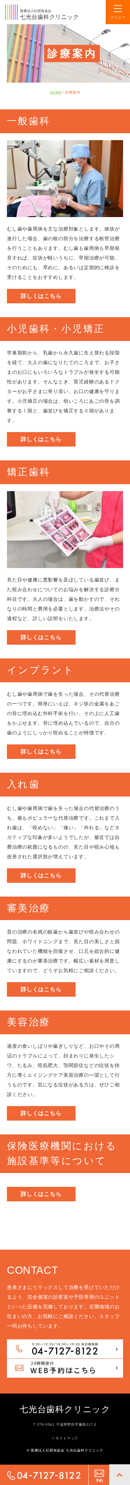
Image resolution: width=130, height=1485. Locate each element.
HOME (56, 92)
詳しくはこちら (41, 296)
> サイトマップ (65, 1438)
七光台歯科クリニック (65, 1409)
